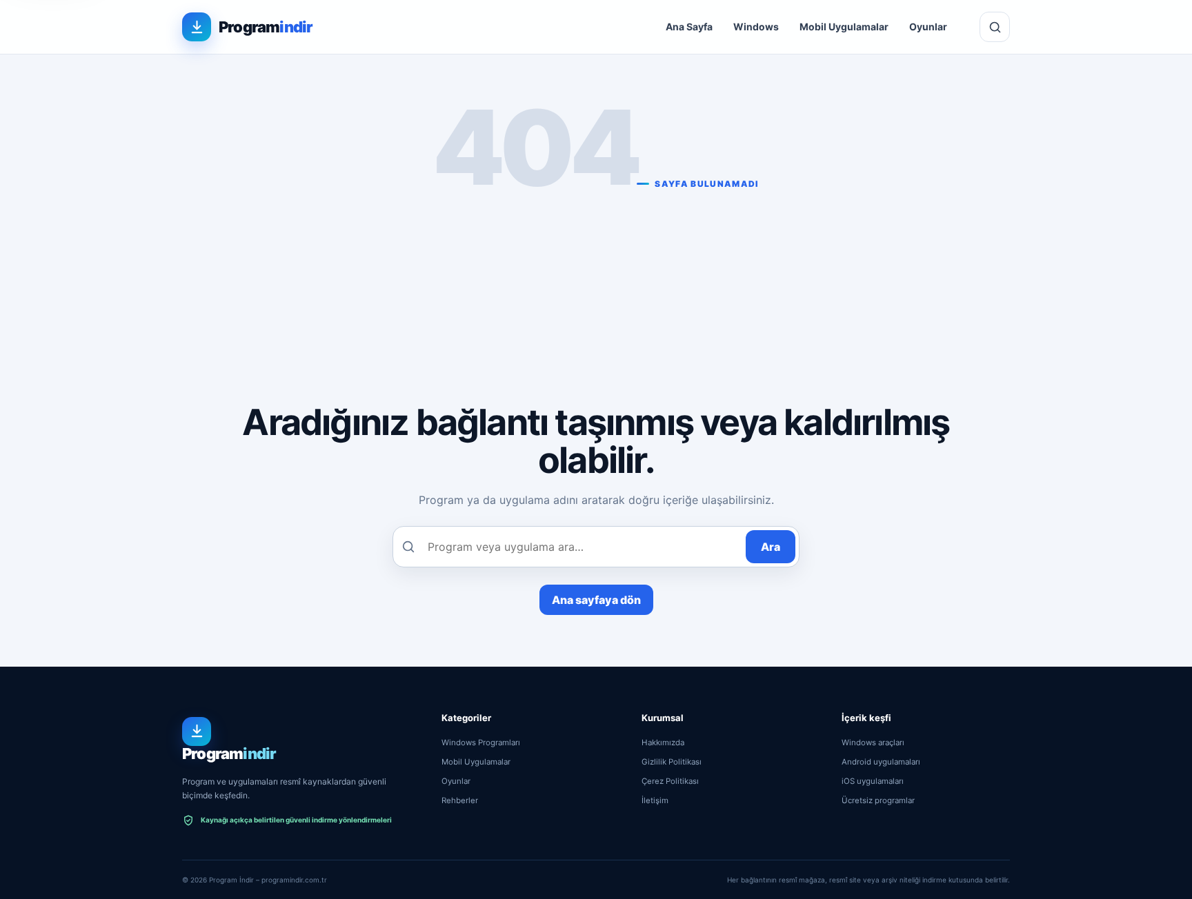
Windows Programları (480, 742)
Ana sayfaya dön (596, 600)
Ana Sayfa (689, 26)
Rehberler (459, 800)
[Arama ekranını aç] (995, 27)
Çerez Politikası (670, 781)
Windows (756, 26)
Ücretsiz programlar (878, 800)
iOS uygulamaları (873, 781)
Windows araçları (873, 742)
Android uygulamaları (881, 762)
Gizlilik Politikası (672, 762)
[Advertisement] (596, 292)
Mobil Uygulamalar (843, 26)
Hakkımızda (663, 742)
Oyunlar (928, 26)
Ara (770, 547)
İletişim (655, 800)
